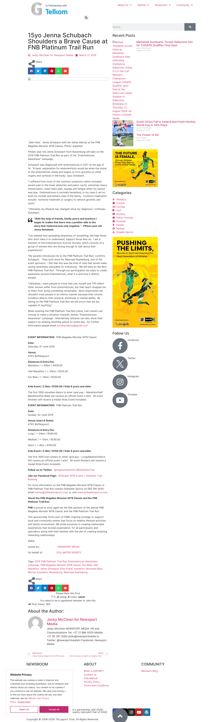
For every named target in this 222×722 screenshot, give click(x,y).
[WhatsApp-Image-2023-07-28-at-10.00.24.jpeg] (135, 326)
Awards (141, 4)
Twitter (132, 358)
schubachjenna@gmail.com (72, 325)
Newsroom (161, 4)
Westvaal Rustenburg (76, 572)
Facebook (133, 340)
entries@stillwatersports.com (51, 492)
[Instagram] (120, 382)
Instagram (133, 376)
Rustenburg (55, 572)
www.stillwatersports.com (92, 492)
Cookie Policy (24, 702)
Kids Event (66, 568)
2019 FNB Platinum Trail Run (51, 561)
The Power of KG (147, 134)
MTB (31, 27)
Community (183, 4)
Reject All (24, 709)
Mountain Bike (94, 568)
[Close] (68, 673)
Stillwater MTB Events (70, 475)
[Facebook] (120, 345)
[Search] (190, 27)
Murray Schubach (38, 572)
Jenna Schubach (49, 568)
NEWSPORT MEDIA (68, 546)
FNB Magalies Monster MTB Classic (60, 565)
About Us (123, 4)
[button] (86, 17)
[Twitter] (120, 363)
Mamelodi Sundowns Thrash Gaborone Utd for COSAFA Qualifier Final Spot (164, 43)
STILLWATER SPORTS (68, 552)
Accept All (54, 709)
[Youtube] (120, 400)
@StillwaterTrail (86, 469)
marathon (79, 568)
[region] (39, 693)
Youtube (132, 394)
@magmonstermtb (64, 469)
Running (41, 27)
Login (188, 11)
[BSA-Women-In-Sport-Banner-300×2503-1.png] (135, 186)
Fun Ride (87, 565)
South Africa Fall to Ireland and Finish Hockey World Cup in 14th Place (166, 123)
